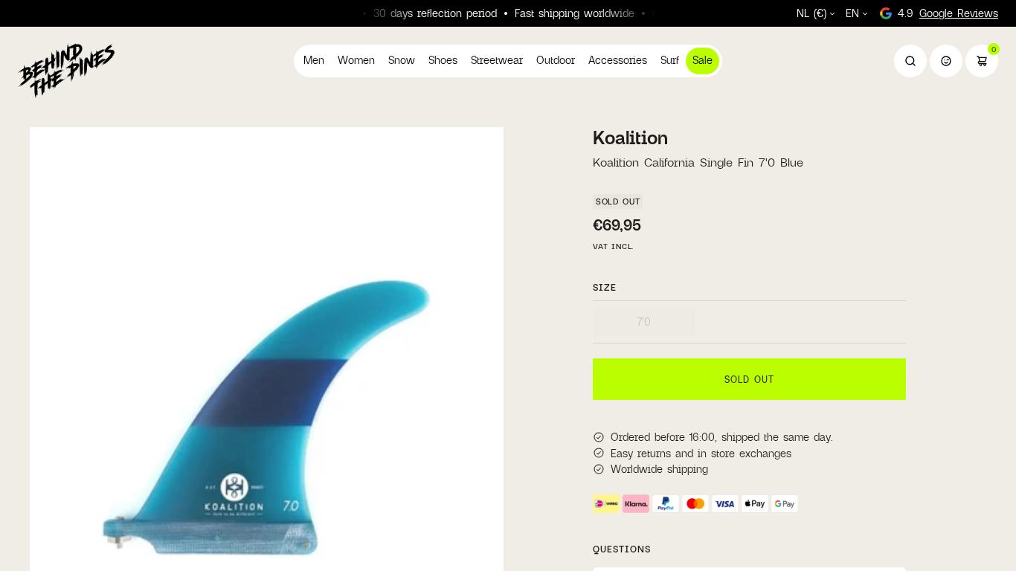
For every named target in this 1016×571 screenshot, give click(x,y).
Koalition (630, 137)
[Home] (66, 70)
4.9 (948, 13)
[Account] (946, 61)
